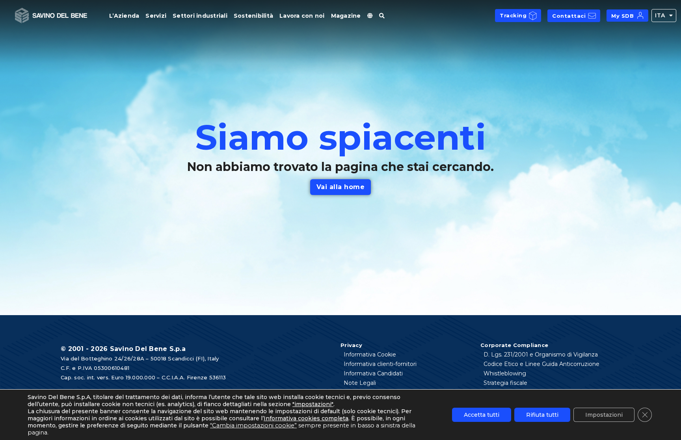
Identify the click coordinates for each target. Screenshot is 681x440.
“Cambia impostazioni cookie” (253, 425)
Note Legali (360, 382)
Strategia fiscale (505, 382)
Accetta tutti (481, 414)
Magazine (346, 15)
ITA (660, 15)
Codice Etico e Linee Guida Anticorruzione (541, 364)
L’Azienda (124, 15)
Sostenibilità (253, 15)
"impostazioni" (312, 404)
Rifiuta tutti (542, 414)
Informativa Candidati (373, 373)
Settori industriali (200, 15)
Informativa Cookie (370, 354)
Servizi (155, 15)
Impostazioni (604, 414)
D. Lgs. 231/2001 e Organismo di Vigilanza (541, 354)
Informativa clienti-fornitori (380, 364)
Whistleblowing (505, 373)
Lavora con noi (302, 15)
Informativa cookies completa (306, 418)
